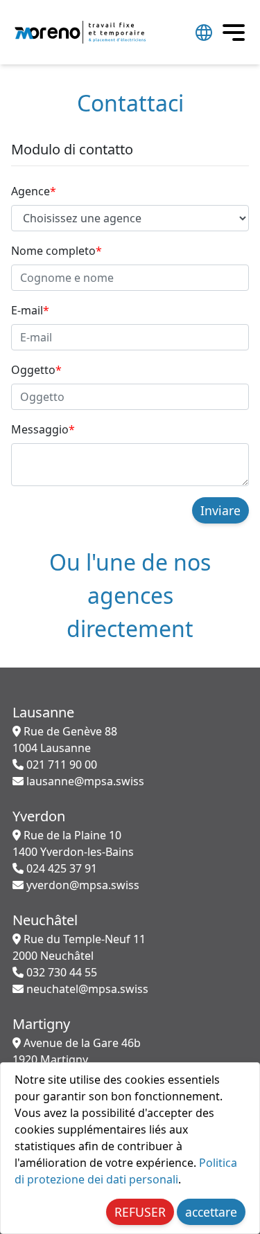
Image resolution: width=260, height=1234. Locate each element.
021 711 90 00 (60, 764)
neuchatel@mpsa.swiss (86, 988)
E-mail (30, 310)
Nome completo (56, 250)
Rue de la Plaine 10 (73, 843)
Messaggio (43, 429)
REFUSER (140, 1212)
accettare (211, 1212)
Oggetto (36, 369)
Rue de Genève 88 (64, 739)
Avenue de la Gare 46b (76, 1051)
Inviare (220, 510)
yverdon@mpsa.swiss (81, 885)
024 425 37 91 (60, 868)
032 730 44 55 (60, 972)
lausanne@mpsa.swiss (84, 781)
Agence (33, 191)
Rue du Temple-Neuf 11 (79, 947)
